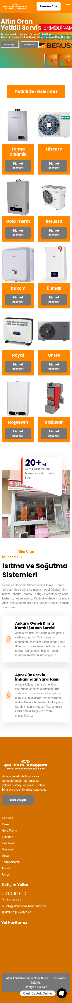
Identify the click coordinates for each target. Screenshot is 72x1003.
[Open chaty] (62, 993)
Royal (18, 355)
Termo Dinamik (18, 151)
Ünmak (54, 288)
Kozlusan (54, 422)
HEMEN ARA (30, 44)
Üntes (54, 355)
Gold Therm (18, 221)
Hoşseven (18, 422)
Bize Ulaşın (18, 800)
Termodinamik (11, 862)
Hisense (54, 149)
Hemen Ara (48, 6)
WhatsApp (9, 44)
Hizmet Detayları (18, 166)
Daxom (18, 288)
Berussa (54, 221)
